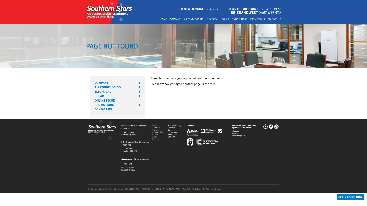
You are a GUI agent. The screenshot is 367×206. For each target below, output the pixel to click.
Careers (155, 134)
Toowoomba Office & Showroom (133, 125)
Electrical (212, 19)
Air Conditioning (193, 19)
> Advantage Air (238, 136)
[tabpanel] (183, 46)
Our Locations (157, 129)
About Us (156, 127)
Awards (155, 136)
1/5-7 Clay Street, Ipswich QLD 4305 (127, 168)
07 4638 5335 (125, 128)
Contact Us (274, 19)
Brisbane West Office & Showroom (134, 159)
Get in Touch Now (350, 197)
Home (163, 19)
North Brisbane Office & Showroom (134, 141)
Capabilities (157, 132)
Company (175, 19)
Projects (155, 139)
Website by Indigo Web (201, 189)
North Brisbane (255, 8)
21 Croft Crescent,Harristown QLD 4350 (128, 133)
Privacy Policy (186, 189)
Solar (225, 19)
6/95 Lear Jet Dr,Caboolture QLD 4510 (128, 149)
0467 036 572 (126, 163)
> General (235, 131)
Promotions (257, 19)
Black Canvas (215, 189)
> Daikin (235, 133)
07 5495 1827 (125, 145)
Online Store (239, 19)
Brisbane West (256, 12)
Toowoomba (203, 8)
